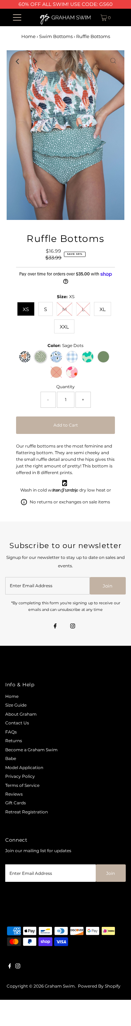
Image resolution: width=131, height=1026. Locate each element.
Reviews (14, 794)
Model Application (24, 767)
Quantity (65, 386)
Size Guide (16, 705)
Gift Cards (15, 802)
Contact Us (17, 722)
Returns (13, 740)
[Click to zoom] (113, 61)
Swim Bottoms (56, 36)
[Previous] (18, 61)
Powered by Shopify (99, 986)
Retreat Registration (26, 811)
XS (26, 309)
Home (28, 36)
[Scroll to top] (117, 1012)
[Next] (35, 61)
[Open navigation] (17, 17)
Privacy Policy (20, 776)
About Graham (21, 714)
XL (102, 309)
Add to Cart (65, 425)
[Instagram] (72, 626)
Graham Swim (60, 986)
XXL (64, 327)
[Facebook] (55, 626)
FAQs (11, 732)
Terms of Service (22, 785)
